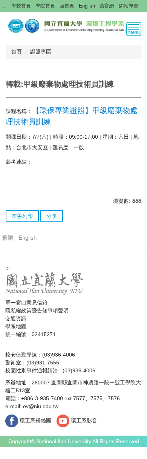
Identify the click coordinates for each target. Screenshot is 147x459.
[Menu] (133, 29)
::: (4, 6)
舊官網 (107, 6)
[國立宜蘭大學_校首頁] (44, 283)
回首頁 (67, 6)
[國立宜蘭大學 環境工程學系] (73, 25)
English (87, 6)
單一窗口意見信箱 (26, 303)
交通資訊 (15, 318)
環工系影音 (83, 421)
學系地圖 (15, 326)
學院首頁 (45, 6)
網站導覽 (128, 6)
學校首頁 (21, 6)
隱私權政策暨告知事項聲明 (37, 311)
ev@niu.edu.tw (40, 406)
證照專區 (40, 52)
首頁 (16, 52)
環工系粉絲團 (34, 421)
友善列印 (22, 216)
